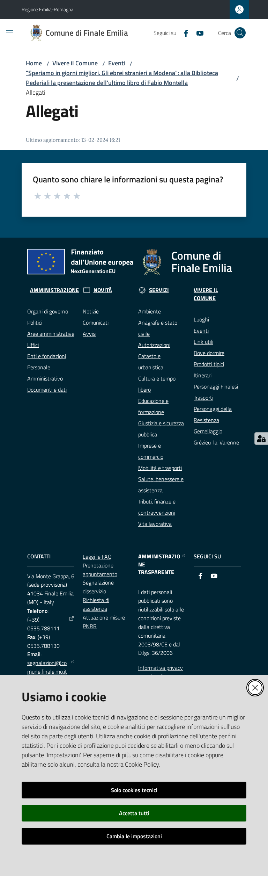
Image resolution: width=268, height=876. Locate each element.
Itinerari (202, 375)
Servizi (159, 290)
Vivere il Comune (75, 63)
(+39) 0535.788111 (43, 623)
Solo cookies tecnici (134, 790)
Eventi (116, 63)
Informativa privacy (160, 668)
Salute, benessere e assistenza (161, 484)
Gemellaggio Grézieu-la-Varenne (216, 437)
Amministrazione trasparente (159, 564)
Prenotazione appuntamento (100, 569)
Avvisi (89, 334)
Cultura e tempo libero (157, 384)
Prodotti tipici (209, 364)
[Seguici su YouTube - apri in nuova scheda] (197, 32)
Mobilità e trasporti (160, 468)
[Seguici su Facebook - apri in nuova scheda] (183, 32)
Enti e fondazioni (46, 356)
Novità (103, 290)
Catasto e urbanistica (150, 361)
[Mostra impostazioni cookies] (261, 438)
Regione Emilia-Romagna (47, 9)
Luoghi (201, 319)
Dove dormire (209, 353)
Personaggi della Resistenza (213, 414)
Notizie (91, 311)
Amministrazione (54, 290)
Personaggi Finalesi (216, 386)
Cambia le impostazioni (134, 836)
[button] (240, 33)
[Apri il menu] (10, 33)
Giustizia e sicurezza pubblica (161, 429)
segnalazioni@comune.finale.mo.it (47, 667)
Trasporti (203, 397)
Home (34, 63)
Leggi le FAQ (97, 556)
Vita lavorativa (155, 524)
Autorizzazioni (154, 345)
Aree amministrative (50, 334)
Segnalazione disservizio (98, 586)
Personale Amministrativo (45, 373)
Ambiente (149, 311)
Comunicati (96, 322)
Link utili (203, 342)
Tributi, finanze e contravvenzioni (157, 507)
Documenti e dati (47, 389)
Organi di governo (47, 311)
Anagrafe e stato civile (157, 328)
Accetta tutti (134, 813)
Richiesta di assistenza (96, 604)
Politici (34, 322)
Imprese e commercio (150, 451)
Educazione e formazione (153, 406)
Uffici (33, 345)
